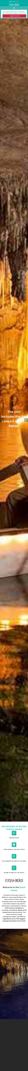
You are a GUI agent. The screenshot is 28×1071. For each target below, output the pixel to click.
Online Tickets (14, 16)
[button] (2, 420)
